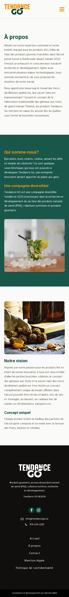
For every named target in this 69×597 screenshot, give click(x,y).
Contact (34, 553)
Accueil (34, 538)
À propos (34, 546)
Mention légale (34, 560)
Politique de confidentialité (34, 568)
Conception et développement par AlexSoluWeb (34, 593)
